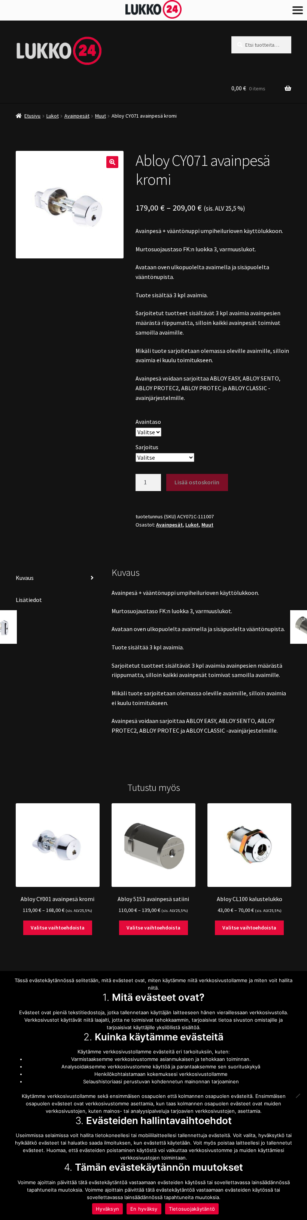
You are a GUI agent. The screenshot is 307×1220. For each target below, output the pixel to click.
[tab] (58, 578)
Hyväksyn (107, 1209)
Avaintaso (148, 421)
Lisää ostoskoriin (196, 482)
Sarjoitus (147, 447)
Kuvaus (25, 577)
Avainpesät (76, 115)
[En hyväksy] (297, 1095)
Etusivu (32, 115)
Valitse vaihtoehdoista (58, 927)
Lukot (52, 115)
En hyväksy (144, 1209)
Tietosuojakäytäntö (192, 1209)
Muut (100, 115)
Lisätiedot (29, 599)
